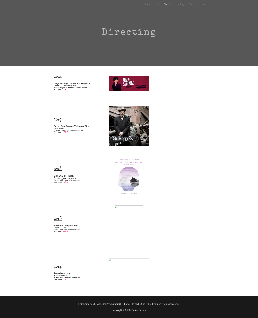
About (192, 4)
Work (167, 4)
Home (147, 4)
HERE (65, 89)
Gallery (180, 4)
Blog (157, 4)
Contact (203, 4)
